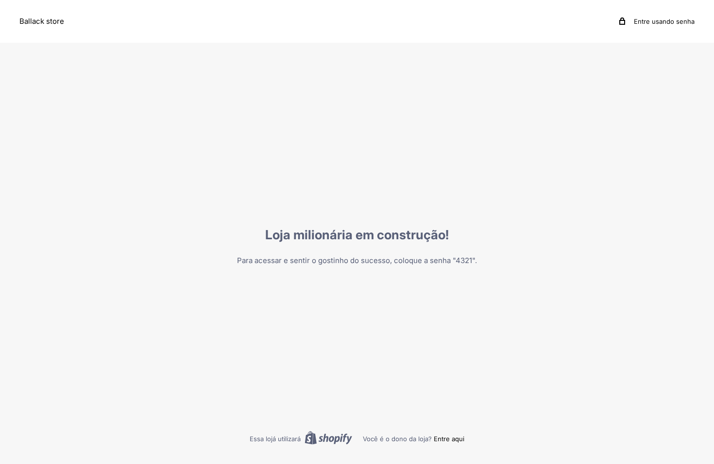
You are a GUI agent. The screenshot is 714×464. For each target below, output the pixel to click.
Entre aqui (449, 439)
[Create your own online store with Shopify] (328, 438)
